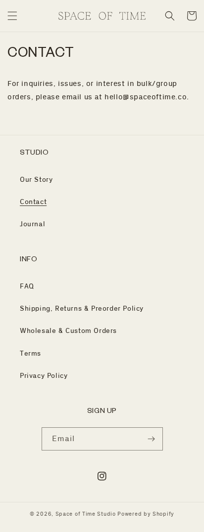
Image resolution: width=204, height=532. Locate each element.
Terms (30, 354)
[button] (12, 16)
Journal (32, 224)
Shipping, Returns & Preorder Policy (82, 309)
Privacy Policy (43, 376)
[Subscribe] (151, 438)
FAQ (27, 286)
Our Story (36, 180)
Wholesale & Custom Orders (68, 331)
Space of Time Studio (85, 514)
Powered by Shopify (145, 514)
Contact (33, 202)
